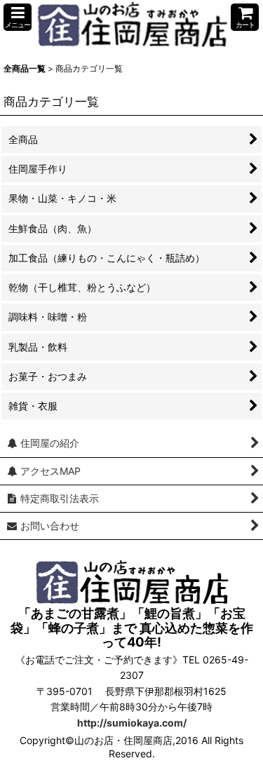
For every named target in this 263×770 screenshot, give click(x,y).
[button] (18, 17)
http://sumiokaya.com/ (132, 723)
